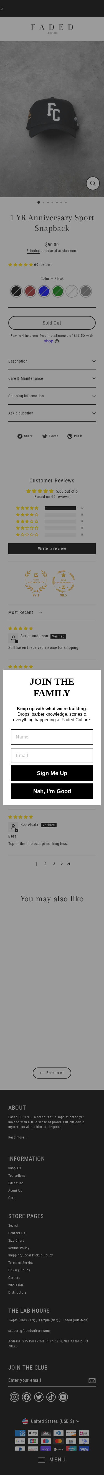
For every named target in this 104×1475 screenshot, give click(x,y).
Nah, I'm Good (52, 791)
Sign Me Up (52, 773)
